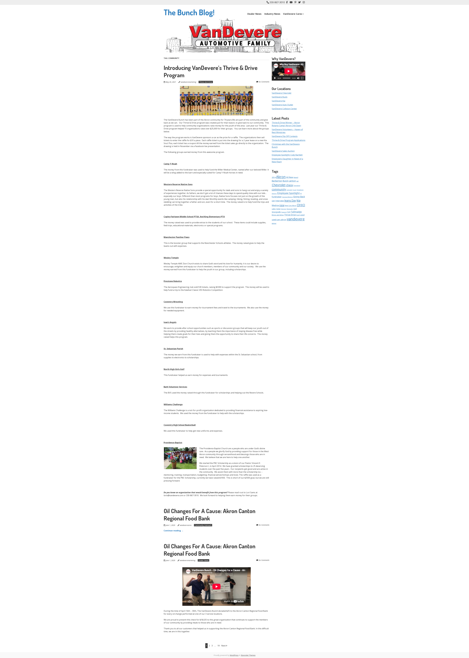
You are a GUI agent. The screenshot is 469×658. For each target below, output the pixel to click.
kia (298, 200)
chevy (289, 185)
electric (274, 193)
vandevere (296, 219)
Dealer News (254, 13)
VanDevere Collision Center (284, 108)
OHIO (301, 205)
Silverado (290, 209)
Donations (300, 190)
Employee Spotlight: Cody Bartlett (287, 155)
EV (301, 193)
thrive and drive (278, 215)
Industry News (272, 13)
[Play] (275, 78)
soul (295, 209)
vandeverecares (186, 525)
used (302, 215)
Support (284, 212)
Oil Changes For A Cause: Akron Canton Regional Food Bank (209, 514)
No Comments (264, 82)
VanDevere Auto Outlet (282, 104)
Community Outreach (203, 525)
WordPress (234, 655)
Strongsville (276, 212)
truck (298, 215)
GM (273, 201)
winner (274, 223)
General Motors (287, 197)
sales (274, 209)
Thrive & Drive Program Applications (288, 140)
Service (283, 209)
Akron (281, 176)
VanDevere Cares (292, 13)
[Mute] (298, 78)
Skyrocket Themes (248, 655)
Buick (285, 180)
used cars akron (279, 219)
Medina (275, 205)
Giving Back (299, 196)
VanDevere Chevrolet (281, 93)
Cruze (294, 190)
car (297, 181)
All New (289, 177)
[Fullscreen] (302, 78)
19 (218, 645)
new (281, 205)
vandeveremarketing (188, 82)
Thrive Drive (290, 214)
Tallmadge (296, 211)
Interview (279, 200)
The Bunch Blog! (189, 12)
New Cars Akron (290, 206)
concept (289, 190)
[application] (288, 71)
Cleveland (297, 185)
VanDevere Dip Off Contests (285, 136)
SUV (288, 212)
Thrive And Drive (205, 82)
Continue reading (173, 530)
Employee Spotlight (288, 193)
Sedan (278, 209)
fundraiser (277, 196)
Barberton (277, 180)
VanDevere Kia (278, 101)
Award (295, 177)
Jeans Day (290, 200)
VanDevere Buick (279, 97)
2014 (274, 177)
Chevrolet (279, 185)
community (279, 189)
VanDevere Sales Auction (283, 151)
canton (292, 180)
